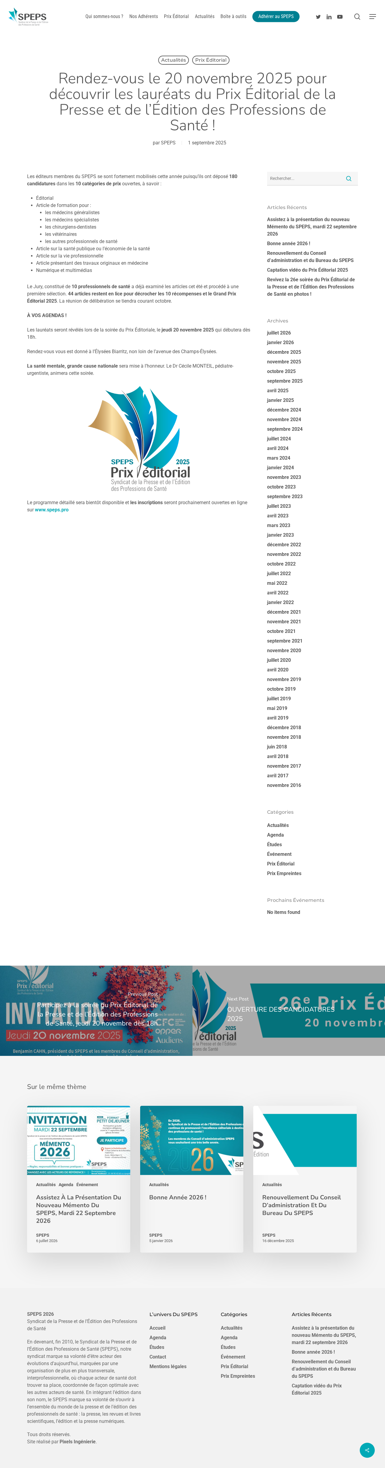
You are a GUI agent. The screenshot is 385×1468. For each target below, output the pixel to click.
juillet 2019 (279, 699)
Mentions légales (167, 1366)
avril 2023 (277, 516)
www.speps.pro (52, 510)
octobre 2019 (281, 689)
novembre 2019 (284, 679)
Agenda (275, 835)
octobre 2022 (281, 564)
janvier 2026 (280, 342)
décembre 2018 (284, 727)
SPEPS (168, 143)
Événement (279, 854)
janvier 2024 (280, 467)
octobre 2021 (281, 631)
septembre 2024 (285, 429)
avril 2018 (277, 756)
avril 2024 (277, 448)
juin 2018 (277, 747)
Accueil (157, 1328)
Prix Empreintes (284, 873)
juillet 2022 (279, 573)
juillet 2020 (279, 660)
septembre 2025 (285, 381)
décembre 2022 (284, 544)
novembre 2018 (284, 737)
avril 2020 (277, 670)
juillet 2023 (279, 506)
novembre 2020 (284, 650)
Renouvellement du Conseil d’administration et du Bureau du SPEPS (310, 256)
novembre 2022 (284, 554)
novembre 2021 (284, 622)
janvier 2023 (280, 535)
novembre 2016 (284, 785)
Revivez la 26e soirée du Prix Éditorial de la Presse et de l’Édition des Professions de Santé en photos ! (311, 287)
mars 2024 (278, 458)
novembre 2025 (284, 362)
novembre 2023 (284, 477)
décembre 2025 (284, 352)
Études (274, 844)
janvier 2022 (280, 602)
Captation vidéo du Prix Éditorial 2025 (307, 270)
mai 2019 (277, 708)
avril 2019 (277, 718)
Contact (157, 1357)
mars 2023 (278, 525)
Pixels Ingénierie (78, 1442)
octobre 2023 (281, 487)
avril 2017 (277, 776)
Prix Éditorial (210, 60)
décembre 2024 (284, 410)
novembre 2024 (284, 419)
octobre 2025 (281, 371)
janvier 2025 (280, 400)
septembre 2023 (285, 496)
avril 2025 (277, 390)
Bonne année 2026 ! (288, 243)
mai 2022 (277, 583)
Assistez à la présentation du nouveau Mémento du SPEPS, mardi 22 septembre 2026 (312, 227)
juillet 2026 (279, 333)
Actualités (173, 60)
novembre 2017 (284, 766)
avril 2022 (277, 593)
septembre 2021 (285, 641)
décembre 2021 (284, 612)
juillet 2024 (279, 439)
